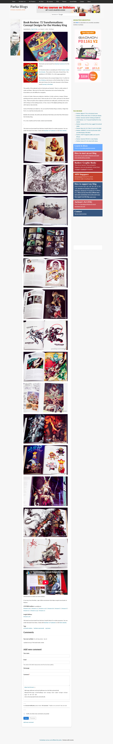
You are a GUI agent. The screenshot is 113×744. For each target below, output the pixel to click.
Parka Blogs (19, 7)
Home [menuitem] (13, 1)
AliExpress (77, 190)
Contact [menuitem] (82, 1)
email (77, 169)
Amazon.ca (35, 608)
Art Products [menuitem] (32, 1)
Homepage (26, 668)
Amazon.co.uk (42, 608)
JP (76, 188)
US (85, 186)
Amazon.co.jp (34, 610)
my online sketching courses (87, 148)
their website (63, 130)
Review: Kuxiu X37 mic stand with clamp (87, 141)
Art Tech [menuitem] (41, 1)
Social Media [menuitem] (73, 1)
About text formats (29, 687)
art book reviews (27, 628)
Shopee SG (83, 190)
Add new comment (28, 722)
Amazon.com (27, 608)
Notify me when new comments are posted (37, 714)
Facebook (83, 169)
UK (90, 186)
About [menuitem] (88, 1)
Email (24, 659)
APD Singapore (78, 177)
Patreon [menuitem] (64, 1)
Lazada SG (91, 190)
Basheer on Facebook (49, 130)
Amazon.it (64, 608)
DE (92, 186)
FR (95, 186)
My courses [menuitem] (50, 1)
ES (99, 186)
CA (87, 186)
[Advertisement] (86, 95)
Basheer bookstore (60, 64)
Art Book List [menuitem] (22, 1)
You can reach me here (80, 214)
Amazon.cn (42, 610)
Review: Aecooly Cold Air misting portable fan (88, 117)
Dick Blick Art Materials (84, 188)
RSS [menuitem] (57, 1)
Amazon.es (26, 610)
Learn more (93, 197)
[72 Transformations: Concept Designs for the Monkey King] (45, 46)
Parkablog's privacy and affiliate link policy (51, 740)
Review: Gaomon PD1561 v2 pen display (87, 139)
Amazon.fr (57, 608)
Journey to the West (47, 84)
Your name (26, 653)
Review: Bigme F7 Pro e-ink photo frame (87, 113)
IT (97, 186)
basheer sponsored (39, 628)
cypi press (47, 628)
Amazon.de (51, 608)
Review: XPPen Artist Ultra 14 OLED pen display (88, 115)
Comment (26, 674)
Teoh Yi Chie (34, 29)
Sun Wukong (42, 80)
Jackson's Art (93, 188)
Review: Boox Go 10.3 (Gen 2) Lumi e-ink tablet (88, 128)
